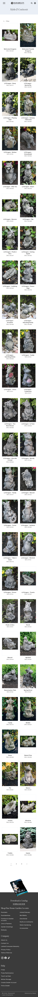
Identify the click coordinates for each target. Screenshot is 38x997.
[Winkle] (28, 709)
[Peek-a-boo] (10, 611)
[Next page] (27, 864)
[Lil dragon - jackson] (28, 511)
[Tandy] (10, 709)
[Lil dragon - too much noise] (10, 410)
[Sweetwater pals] (10, 676)
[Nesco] (28, 774)
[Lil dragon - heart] (28, 173)
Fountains (4, 912)
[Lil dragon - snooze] (10, 205)
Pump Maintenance (7, 973)
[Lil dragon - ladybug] (10, 272)
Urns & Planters (6, 923)
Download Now (19, 904)
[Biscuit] (10, 644)
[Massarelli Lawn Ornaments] (17, 3)
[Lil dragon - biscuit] (28, 479)
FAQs (3, 970)
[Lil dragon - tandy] (10, 479)
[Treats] (10, 807)
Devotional (23, 918)
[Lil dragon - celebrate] (28, 376)
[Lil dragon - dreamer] (10, 307)
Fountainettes (5, 915)
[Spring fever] (28, 676)
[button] (4, 3)
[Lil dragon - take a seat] (10, 544)
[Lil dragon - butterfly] (28, 70)
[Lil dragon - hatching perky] (28, 307)
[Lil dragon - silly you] (10, 173)
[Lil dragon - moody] (28, 444)
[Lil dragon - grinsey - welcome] (28, 104)
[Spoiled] (28, 644)
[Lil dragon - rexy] (10, 70)
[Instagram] (2, 959)
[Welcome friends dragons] (28, 35)
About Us (4, 940)
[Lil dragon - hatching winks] (10, 341)
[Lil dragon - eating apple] (28, 238)
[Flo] (10, 774)
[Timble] (10, 839)
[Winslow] (28, 807)
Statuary (4, 930)
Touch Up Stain (6, 976)
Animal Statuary (25, 912)
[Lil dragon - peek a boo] (10, 238)
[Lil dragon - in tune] (28, 410)
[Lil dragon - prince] (10, 578)
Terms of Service (6, 952)
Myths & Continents (26, 922)
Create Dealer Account (8, 982)
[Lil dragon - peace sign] (28, 272)
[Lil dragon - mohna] (10, 138)
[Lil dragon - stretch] (28, 544)
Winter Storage (6, 979)
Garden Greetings (7, 927)
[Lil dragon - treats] (28, 578)
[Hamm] (28, 839)
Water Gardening (25, 925)
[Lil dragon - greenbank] (28, 138)
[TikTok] (8, 959)
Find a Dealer (5, 985)
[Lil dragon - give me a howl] (10, 444)
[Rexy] (10, 741)
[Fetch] (28, 611)
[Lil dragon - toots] (10, 511)
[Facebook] (5, 959)
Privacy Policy (5, 949)
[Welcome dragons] (10, 35)
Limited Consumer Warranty (10, 946)
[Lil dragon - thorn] (10, 376)
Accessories (24, 928)
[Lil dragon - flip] (28, 205)
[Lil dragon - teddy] (28, 341)
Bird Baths (23, 915)
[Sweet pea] (28, 741)
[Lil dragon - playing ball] (10, 104)
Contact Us (5, 943)
